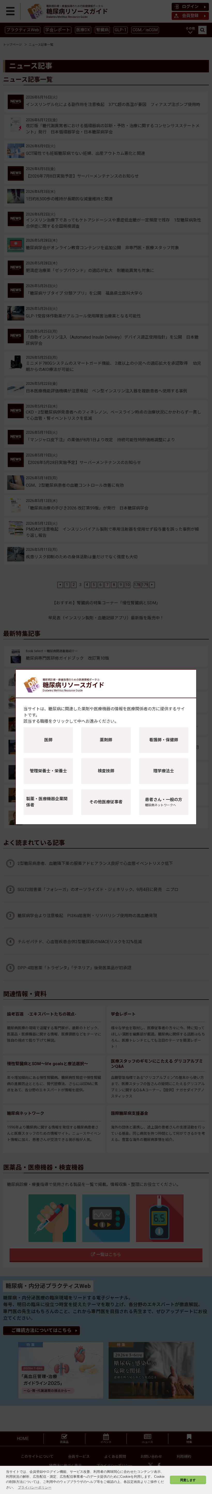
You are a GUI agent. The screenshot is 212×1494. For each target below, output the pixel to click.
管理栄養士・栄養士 (48, 770)
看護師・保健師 (163, 739)
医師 (48, 739)
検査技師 (106, 770)
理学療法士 (163, 770)
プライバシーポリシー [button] (34, 1487)
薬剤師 (106, 739)
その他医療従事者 (106, 801)
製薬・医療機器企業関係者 (46, 801)
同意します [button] (188, 1480)
